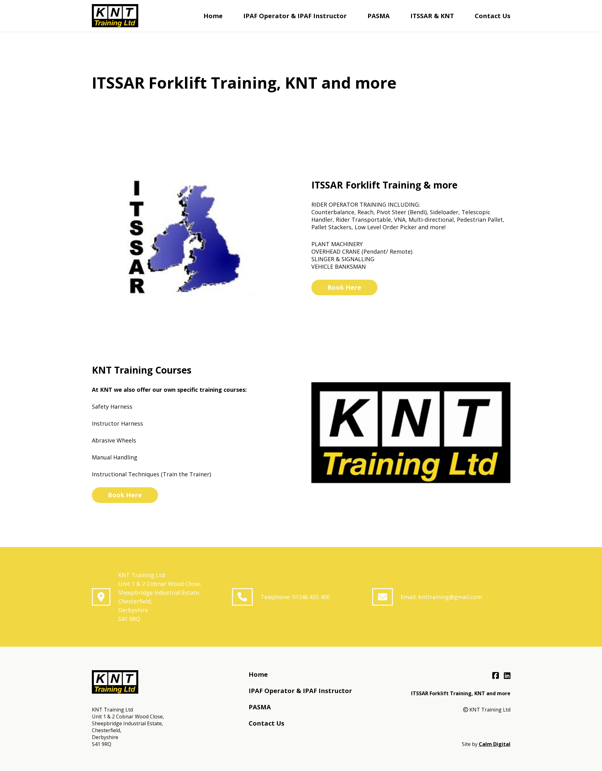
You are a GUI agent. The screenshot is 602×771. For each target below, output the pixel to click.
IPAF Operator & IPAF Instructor (295, 16)
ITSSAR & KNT (432, 16)
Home (213, 16)
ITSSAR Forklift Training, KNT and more (460, 693)
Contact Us (492, 16)
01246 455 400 (311, 597)
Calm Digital (494, 744)
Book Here (344, 287)
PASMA (378, 16)
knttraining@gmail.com (450, 597)
